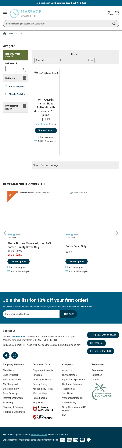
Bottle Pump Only (75, 246)
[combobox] (61, 23)
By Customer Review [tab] (11, 107)
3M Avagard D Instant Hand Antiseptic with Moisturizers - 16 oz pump (46, 107)
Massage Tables (39, 434)
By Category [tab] (11, 78)
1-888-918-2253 (78, 3)
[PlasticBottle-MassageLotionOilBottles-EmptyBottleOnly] (32, 212)
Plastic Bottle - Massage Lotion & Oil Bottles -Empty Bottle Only (29, 245)
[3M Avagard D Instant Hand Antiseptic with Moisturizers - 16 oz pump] (45, 82)
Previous (5, 233)
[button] (46, 137)
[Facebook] (6, 355)
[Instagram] (14, 355)
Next (117, 233)
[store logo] (25, 13)
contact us (18, 336)
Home (10, 34)
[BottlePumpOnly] (90, 212)
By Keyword (11, 63)
